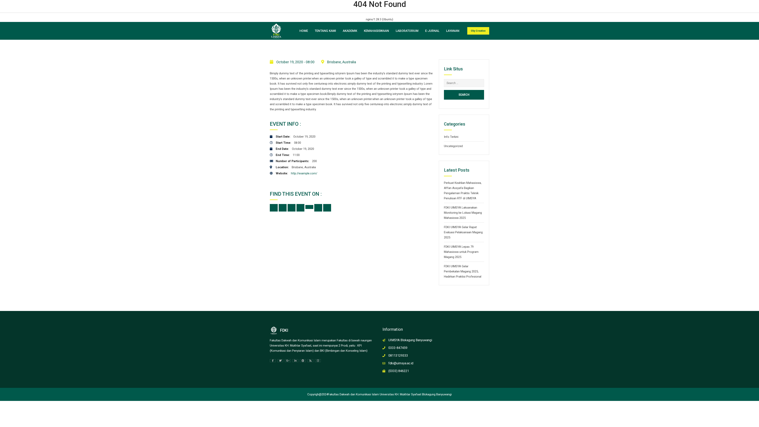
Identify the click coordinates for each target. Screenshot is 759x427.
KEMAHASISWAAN (376, 31)
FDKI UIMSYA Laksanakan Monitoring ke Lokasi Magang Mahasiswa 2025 (463, 213)
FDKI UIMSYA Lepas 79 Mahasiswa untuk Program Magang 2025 (461, 252)
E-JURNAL (432, 31)
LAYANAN (452, 31)
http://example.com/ (304, 173)
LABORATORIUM (407, 31)
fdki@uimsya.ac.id (400, 363)
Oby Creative (478, 30)
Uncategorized (453, 146)
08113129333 (398, 355)
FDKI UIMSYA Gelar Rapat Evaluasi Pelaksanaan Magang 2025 (463, 232)
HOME (303, 31)
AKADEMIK (350, 31)
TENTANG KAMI (325, 31)
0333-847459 (397, 348)
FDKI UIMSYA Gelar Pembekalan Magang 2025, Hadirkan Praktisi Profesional (462, 271)
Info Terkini (451, 137)
